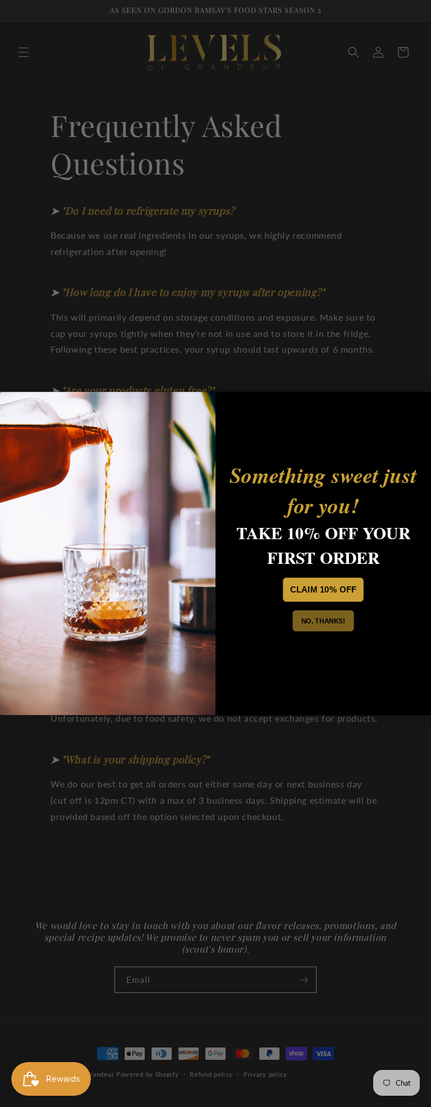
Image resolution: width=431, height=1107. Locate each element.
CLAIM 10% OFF (323, 590)
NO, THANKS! (323, 621)
